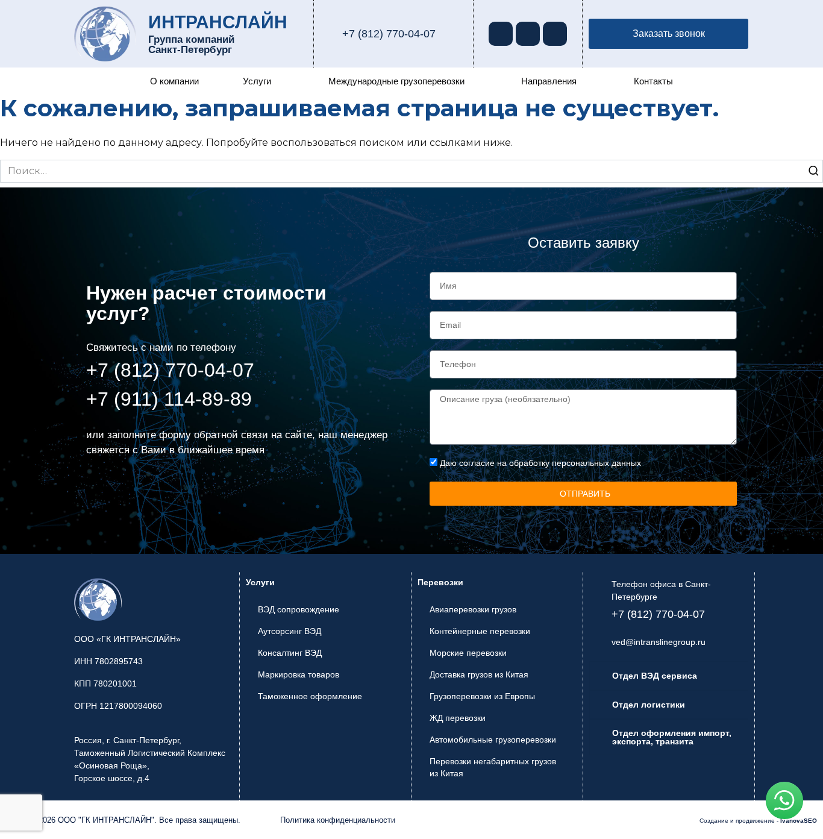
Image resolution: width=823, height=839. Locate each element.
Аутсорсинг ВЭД (289, 631)
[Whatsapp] (501, 34)
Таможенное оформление (310, 696)
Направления (549, 81)
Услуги (257, 81)
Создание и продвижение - (758, 820)
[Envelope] (555, 34)
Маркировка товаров (298, 674)
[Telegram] (528, 34)
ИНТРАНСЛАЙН (217, 22)
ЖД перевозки (458, 718)
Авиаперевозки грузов (473, 609)
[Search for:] (411, 171)
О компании (174, 81)
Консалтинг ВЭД (290, 653)
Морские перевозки (468, 653)
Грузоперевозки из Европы (482, 696)
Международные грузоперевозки (396, 81)
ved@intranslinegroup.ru (659, 642)
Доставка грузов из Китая (479, 674)
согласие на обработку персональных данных (550, 463)
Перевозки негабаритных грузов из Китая (493, 767)
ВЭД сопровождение (298, 609)
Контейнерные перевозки (480, 631)
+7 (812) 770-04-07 (389, 34)
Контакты (653, 81)
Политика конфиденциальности (337, 820)
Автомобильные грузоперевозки (493, 739)
